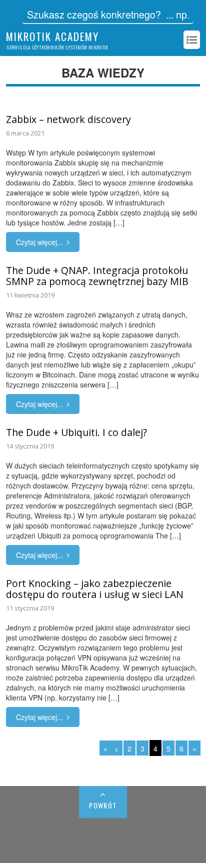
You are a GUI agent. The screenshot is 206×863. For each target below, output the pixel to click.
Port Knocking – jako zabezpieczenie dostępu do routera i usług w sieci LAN (95, 588)
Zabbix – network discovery (68, 119)
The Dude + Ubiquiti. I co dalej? (76, 432)
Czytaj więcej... (39, 242)
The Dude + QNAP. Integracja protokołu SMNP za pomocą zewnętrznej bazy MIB (97, 276)
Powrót (102, 805)
